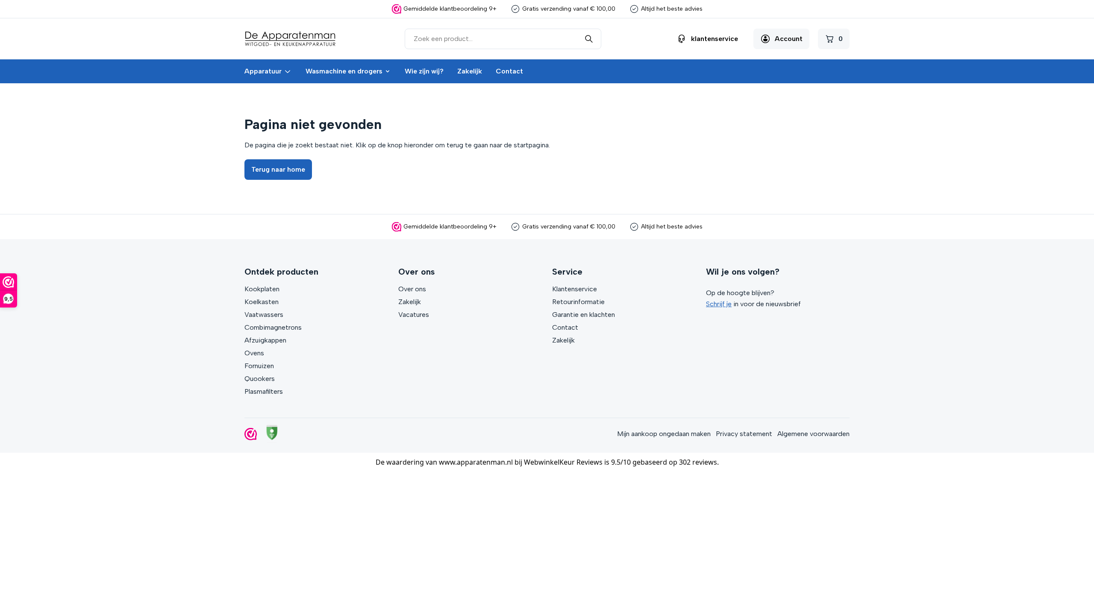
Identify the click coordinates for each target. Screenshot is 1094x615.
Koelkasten (261, 302)
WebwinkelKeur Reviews (563, 462)
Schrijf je (719, 304)
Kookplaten (261, 289)
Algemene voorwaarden (813, 434)
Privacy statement (744, 434)
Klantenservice (574, 289)
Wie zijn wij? (424, 71)
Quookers (259, 379)
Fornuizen (259, 366)
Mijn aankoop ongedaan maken (664, 434)
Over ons (412, 289)
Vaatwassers (263, 314)
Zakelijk (469, 71)
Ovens (254, 353)
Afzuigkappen (265, 340)
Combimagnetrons (273, 327)
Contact (509, 71)
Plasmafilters (263, 391)
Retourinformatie (578, 302)
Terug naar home (278, 169)
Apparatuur (263, 71)
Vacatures (413, 314)
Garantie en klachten (583, 314)
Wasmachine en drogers (344, 71)
